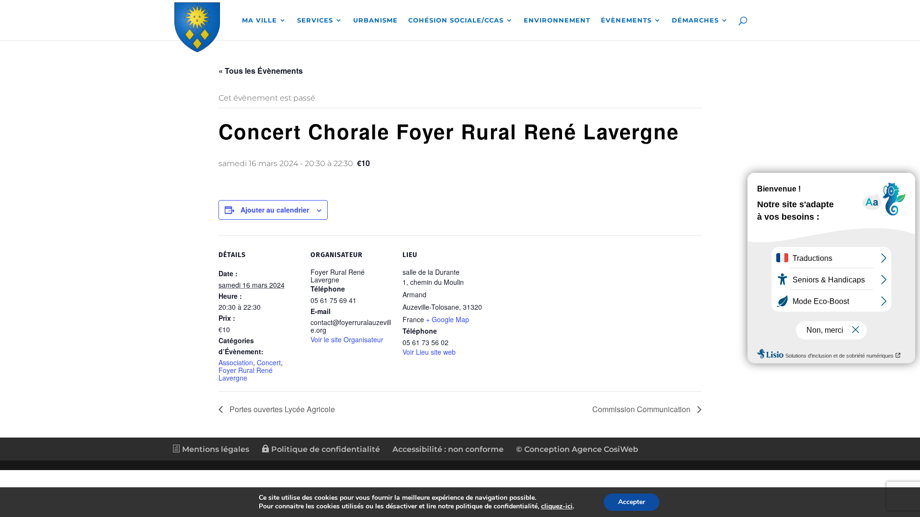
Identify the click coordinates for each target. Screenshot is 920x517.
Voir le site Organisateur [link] (346, 339)
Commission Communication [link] (642, 409)
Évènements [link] (626, 20)
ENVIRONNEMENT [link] (557, 20)
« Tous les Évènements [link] (260, 70)
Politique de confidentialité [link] (324, 449)
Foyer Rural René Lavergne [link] (245, 373)
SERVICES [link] (315, 20)
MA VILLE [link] (259, 20)
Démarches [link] (695, 20)
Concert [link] (269, 362)
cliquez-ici (557, 506)
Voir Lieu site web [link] (429, 352)
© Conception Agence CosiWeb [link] (577, 449)
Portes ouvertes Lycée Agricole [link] (281, 409)
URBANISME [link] (375, 20)
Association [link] (235, 362)
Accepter (631, 501)
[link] (197, 25)
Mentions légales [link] (214, 449)
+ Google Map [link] (447, 319)
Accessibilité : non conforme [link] (448, 449)
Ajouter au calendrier (275, 209)
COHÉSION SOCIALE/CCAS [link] (456, 20)
